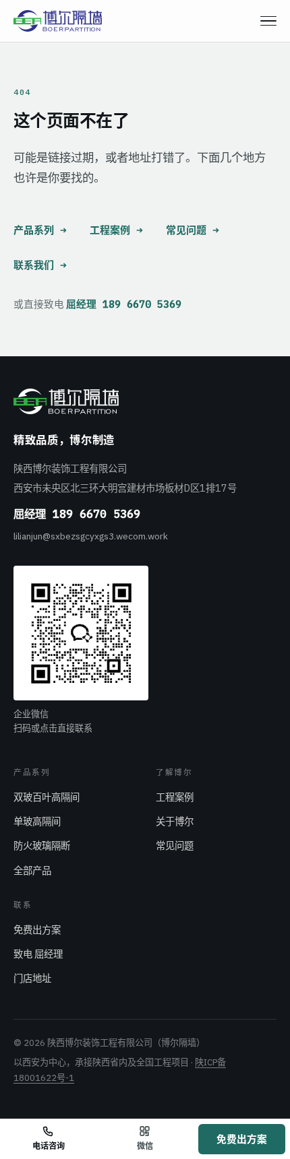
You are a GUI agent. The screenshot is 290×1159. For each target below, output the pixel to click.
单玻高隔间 (37, 821)
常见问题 (186, 230)
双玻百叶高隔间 (46, 797)
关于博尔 (175, 821)
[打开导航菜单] (268, 21)
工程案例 (110, 230)
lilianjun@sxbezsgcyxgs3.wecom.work (90, 536)
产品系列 (33, 230)
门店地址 (32, 978)
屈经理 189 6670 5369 (123, 304)
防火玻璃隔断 (41, 845)
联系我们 (33, 265)
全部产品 (32, 870)
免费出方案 (37, 929)
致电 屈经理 (38, 954)
